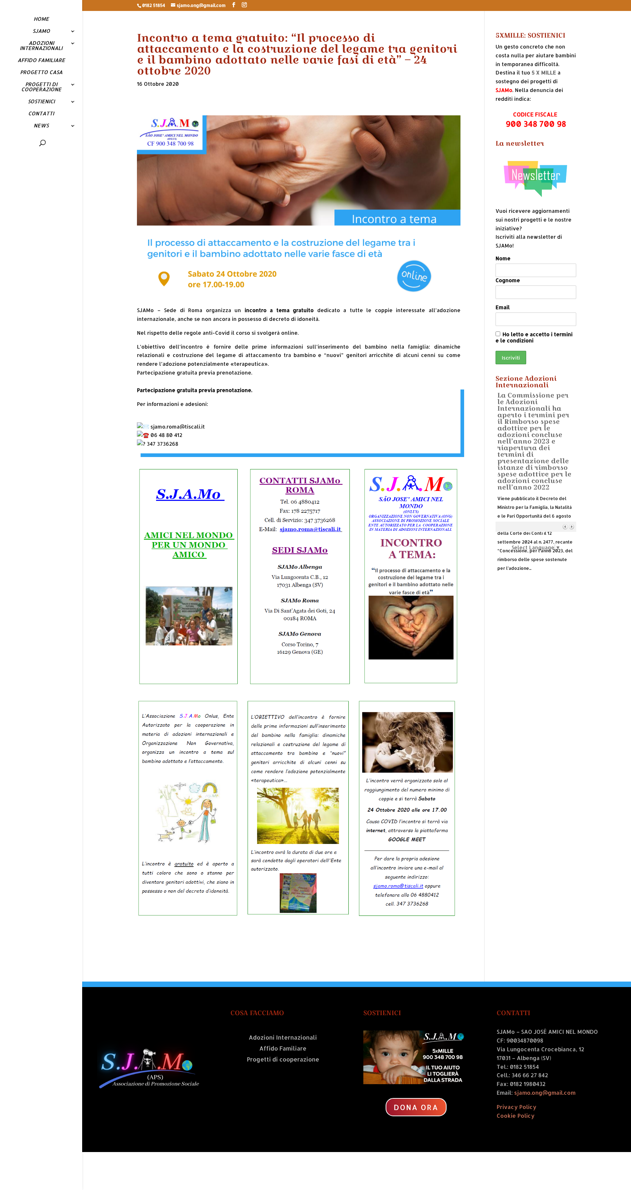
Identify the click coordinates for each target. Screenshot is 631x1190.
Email (503, 307)
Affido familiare (41, 60)
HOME (41, 19)
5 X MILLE (544, 72)
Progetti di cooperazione (41, 87)
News (41, 125)
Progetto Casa (41, 72)
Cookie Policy (516, 1115)
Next (571, 526)
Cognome (508, 280)
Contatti (41, 113)
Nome (503, 258)
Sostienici (41, 101)
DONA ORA (416, 1107)
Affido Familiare (282, 1049)
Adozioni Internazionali (41, 46)
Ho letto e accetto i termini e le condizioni (534, 337)
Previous (565, 526)
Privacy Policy (516, 1106)
